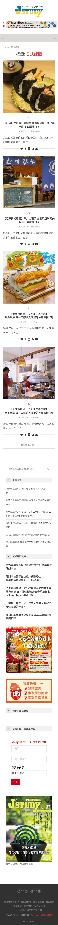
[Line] (38, 890)
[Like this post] (21, 148)
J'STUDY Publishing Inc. (42, 914)
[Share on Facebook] (25, 148)
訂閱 (15, 782)
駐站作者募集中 (11, 901)
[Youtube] (32, 890)
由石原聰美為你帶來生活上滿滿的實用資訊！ (28, 534)
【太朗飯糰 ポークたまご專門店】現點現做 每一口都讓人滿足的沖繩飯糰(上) (29, 410)
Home (6, 47)
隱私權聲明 (38, 901)
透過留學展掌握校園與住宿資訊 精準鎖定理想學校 (29, 566)
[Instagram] (26, 890)
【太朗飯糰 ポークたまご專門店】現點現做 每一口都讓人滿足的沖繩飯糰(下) (29, 315)
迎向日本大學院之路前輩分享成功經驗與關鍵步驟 (28, 616)
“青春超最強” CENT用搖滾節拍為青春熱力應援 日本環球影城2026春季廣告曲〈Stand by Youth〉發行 (28, 591)
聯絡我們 (28, 905)
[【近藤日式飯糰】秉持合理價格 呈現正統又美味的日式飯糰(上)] (29, 182)
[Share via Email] (36, 148)
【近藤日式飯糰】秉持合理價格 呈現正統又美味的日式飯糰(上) (29, 220)
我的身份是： (19, 767)
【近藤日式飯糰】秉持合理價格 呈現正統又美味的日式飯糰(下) (29, 124)
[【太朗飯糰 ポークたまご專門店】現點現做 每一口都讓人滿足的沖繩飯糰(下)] (29, 277)
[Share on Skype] (33, 148)
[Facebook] (19, 890)
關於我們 (50, 901)
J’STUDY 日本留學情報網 (29, 909)
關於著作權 (26, 901)
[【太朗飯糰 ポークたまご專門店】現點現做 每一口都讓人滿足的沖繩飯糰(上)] (29, 373)
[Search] (55, 38)
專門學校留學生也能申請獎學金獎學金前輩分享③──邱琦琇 (23, 578)
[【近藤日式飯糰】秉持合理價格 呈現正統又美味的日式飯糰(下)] (29, 86)
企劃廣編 (17, 905)
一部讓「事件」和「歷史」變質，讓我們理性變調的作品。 (28, 604)
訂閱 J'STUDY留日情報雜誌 (19, 863)
